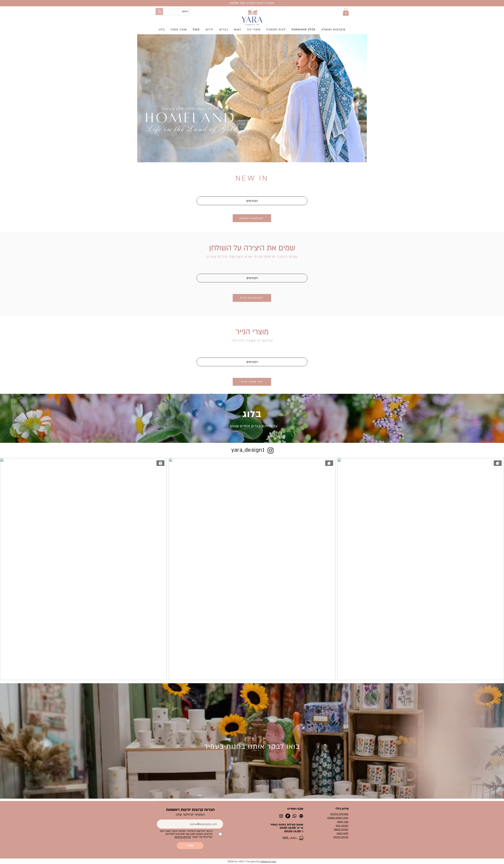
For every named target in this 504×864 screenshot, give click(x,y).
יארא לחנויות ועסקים (337, 817)
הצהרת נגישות (341, 829)
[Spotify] (301, 816)
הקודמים (252, 201)
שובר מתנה (342, 821)
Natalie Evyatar (268, 861)
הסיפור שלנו (342, 825)
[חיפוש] (159, 11)
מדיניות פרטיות (341, 837)
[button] (346, 12)
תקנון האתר (342, 833)
